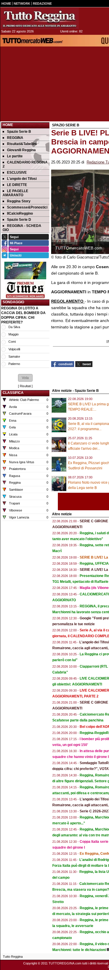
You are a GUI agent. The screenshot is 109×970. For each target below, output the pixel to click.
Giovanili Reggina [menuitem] (21, 150)
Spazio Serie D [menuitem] (19, 220)
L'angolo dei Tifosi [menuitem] (22, 179)
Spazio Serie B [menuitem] (19, 132)
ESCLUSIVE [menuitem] (17, 172)
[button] (25, 378)
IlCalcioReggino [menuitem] (20, 213)
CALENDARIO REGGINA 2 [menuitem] (25, 164)
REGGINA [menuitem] (15, 138)
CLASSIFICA (13, 393)
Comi (12, 341)
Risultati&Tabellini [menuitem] (22, 144)
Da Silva (14, 327)
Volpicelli (14, 349)
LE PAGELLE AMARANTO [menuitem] (15, 193)
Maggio (13, 334)
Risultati (25, 386)
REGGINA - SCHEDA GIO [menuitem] (22, 228)
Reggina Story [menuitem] (19, 201)
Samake (14, 356)
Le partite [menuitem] (15, 156)
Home (8, 125)
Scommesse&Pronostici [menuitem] (27, 207)
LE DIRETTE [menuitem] (17, 185)
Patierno (14, 364)
